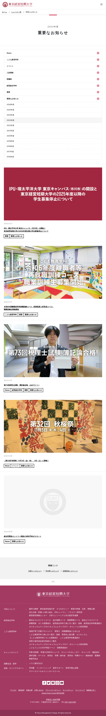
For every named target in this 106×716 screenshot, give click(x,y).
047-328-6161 (70, 702)
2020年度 (10, 136)
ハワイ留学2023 (36, 663)
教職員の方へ (91, 690)
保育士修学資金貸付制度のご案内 (42, 641)
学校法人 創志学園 (53, 699)
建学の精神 (33, 609)
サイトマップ (80, 690)
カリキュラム (81, 634)
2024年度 (10, 115)
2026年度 (10, 104)
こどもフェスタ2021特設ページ (42, 648)
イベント (15, 466)
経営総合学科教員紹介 (93, 623)
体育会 (50, 655)
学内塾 (32, 668)
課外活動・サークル (37, 655)
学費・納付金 (60, 655)
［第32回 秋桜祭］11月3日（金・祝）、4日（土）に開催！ (26, 461)
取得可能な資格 (72, 668)
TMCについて (9, 609)
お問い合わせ (39, 690)
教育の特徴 (75, 609)
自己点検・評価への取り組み (41, 612)
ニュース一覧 (16, 12)
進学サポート (58, 668)
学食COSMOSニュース (50, 652)
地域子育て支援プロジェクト (41, 631)
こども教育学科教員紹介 (70, 638)
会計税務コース (59, 620)
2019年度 (10, 141)
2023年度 (10, 120)
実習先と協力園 (68, 634)
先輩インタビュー (35, 571)
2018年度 (10, 146)
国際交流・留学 (10, 663)
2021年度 (10, 131)
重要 (6, 236)
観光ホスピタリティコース (40, 620)
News (7, 390)
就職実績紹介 (62, 648)
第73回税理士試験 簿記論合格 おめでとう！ (22, 385)
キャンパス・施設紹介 (90, 652)
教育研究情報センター (38, 615)
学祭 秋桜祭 (34, 652)
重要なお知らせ (16, 236)
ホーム (4, 12)
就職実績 (32, 623)
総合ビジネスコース (90, 620)
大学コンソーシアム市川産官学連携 (63, 615)
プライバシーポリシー (53, 690)
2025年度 (10, 110)
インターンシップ (43, 668)
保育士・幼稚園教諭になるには (67, 631)
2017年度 (10, 151)
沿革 (84, 609)
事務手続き (33, 659)
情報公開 (91, 609)
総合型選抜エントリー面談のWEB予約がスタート (22, 536)
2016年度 (10, 157)
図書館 (97, 655)
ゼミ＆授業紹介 (44, 623)
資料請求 (21, 690)
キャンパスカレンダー (70, 652)
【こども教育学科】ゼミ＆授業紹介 (43, 638)
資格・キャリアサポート (14, 668)
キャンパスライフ (11, 652)
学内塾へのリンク (52, 571)
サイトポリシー (68, 690)
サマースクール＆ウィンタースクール (44, 671)
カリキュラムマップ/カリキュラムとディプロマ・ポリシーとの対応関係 (58, 626)
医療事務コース (73, 620)
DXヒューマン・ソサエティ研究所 (68, 612)
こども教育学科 (11, 314)
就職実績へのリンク (70, 571)
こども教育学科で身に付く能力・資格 (44, 634)
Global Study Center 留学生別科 (53, 693)
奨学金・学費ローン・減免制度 (80, 655)
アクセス (13, 690)
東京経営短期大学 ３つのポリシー (54, 609)
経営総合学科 (17, 390)
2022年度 (10, 125)
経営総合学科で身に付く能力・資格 (67, 623)
